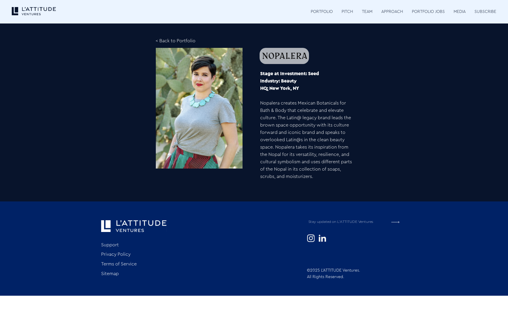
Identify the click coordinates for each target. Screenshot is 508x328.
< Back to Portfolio (175, 40)
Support (110, 245)
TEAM (367, 12)
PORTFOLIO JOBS (428, 12)
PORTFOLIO (322, 12)
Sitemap (110, 273)
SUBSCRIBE (485, 12)
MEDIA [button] (460, 12)
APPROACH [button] (392, 12)
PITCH (347, 12)
